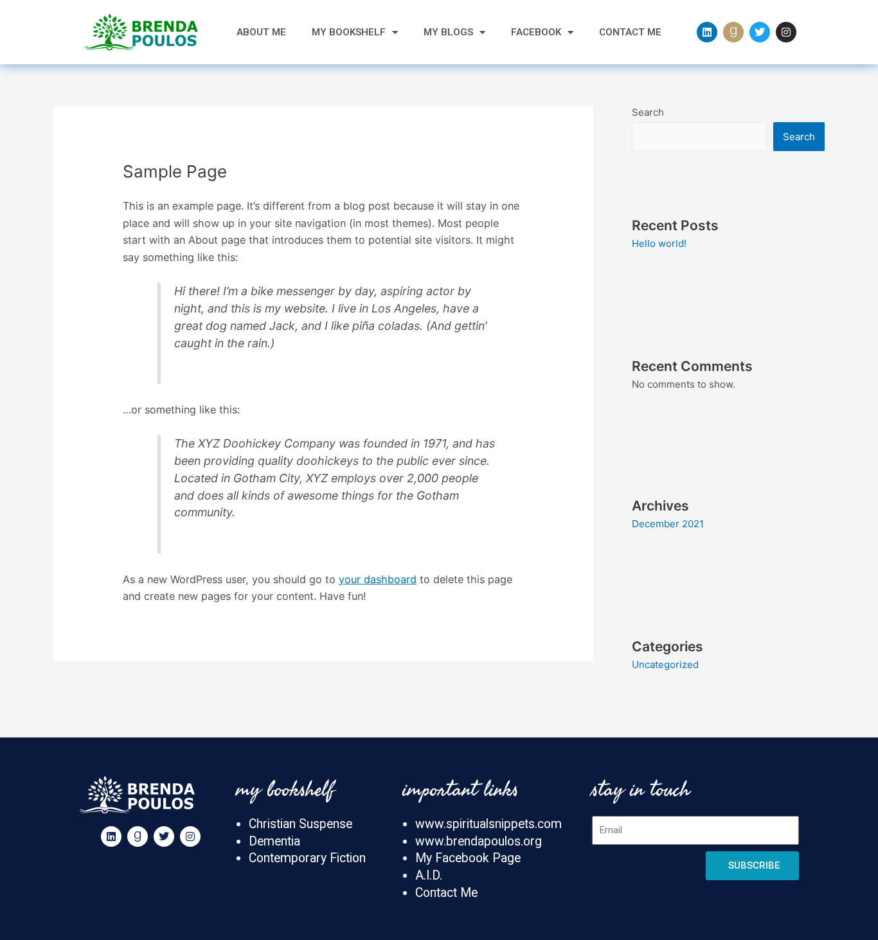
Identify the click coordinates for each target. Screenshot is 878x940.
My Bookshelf (349, 32)
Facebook (536, 32)
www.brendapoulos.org (478, 841)
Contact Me (630, 32)
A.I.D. (428, 875)
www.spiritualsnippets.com (488, 824)
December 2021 (668, 524)
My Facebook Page (468, 858)
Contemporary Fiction (307, 858)
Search (648, 112)
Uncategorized (665, 664)
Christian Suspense (300, 824)
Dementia (274, 841)
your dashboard (378, 579)
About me (261, 32)
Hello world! (659, 243)
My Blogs (448, 32)
